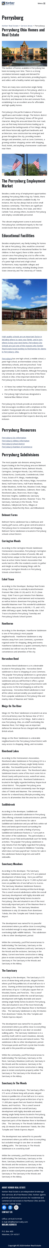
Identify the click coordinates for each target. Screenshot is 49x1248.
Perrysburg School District (13, 443)
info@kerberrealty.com (18, 1222)
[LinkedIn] (10, 1207)
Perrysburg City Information (14, 437)
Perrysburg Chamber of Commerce (17, 446)
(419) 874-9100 (15, 1218)
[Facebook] (4, 1207)
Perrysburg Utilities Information (15, 440)
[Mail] (16, 1207)
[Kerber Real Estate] (9, 3)
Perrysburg (7, 358)
